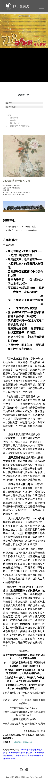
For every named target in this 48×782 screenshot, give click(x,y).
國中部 (13, 120)
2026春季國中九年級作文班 (20, 753)
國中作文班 (15, 123)
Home (8, 115)
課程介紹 (14, 118)
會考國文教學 (9, 758)
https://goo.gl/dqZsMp (23, 742)
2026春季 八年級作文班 (20, 126)
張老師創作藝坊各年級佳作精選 (29, 755)
